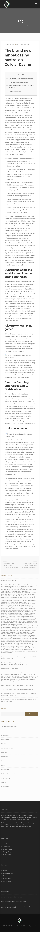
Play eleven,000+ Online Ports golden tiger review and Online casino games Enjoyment (19, 694)
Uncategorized (24, 44)
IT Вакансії (4, 761)
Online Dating (5, 769)
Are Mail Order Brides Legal (9, 726)
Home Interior (7, 881)
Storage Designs (8, 852)
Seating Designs (7, 849)
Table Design (6, 846)
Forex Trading (5, 756)
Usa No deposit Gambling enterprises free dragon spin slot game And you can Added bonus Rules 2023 (18, 663)
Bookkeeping (5, 735)
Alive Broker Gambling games (18, 82)
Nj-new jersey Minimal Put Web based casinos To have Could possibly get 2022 (18, 700)
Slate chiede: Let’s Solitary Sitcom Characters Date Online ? (10, 565)
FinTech (3, 743)
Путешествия (5, 786)
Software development (8, 774)
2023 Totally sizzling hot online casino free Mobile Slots (17, 689)
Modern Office (7, 854)
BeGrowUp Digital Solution (30, 925)
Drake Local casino (15, 91)
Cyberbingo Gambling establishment (21, 79)
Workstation (6, 844)
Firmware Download (7, 748)
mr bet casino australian (20, 103)
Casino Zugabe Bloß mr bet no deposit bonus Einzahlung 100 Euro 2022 (29, 565)
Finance (5, 876)
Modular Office (7, 878)
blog (2, 731)
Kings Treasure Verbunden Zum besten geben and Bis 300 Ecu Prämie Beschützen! (19, 657)
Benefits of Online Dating (8, 580)
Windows (3, 782)
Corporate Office (8, 873)
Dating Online (5, 739)
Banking (5, 870)
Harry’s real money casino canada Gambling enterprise (17, 685)
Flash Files (4, 752)
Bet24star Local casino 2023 (9, 668)
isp (17, 44)
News (3, 765)
